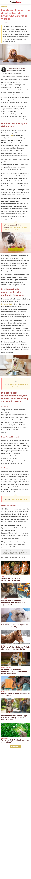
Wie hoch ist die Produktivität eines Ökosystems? (15, 741)
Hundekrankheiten (7, 304)
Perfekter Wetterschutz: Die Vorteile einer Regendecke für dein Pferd (15, 648)
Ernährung (4, 6)
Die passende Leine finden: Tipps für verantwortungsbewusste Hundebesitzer (14, 718)
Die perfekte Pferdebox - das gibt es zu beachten (15, 694)
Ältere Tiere (4, 623)
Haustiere (4, 598)
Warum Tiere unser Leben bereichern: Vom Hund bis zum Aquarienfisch (13, 603)
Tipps (2, 576)
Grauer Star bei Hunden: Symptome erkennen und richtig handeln (15, 626)
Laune (11, 135)
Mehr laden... (15, 746)
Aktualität (4, 738)
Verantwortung (6, 667)
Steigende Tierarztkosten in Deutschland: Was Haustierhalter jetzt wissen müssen (14, 671)
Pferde (3, 645)
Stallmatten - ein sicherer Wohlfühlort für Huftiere (11, 579)
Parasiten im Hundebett (19, 499)
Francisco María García (18, 70)
